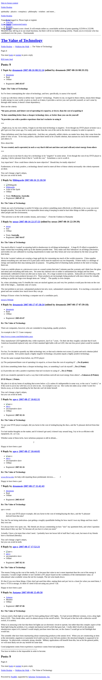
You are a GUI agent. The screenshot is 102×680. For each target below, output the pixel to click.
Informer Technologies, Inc (39, 677)
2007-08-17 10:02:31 (29, 399)
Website (7, 300)
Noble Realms (6, 7)
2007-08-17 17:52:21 (29, 546)
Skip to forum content (9, 3)
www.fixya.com (7, 477)
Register (9, 27)
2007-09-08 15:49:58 (32, 592)
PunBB (14, 677)
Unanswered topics (19, 24)
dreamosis (17, 70)
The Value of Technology (22, 40)
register (18, 55)
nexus (16, 221)
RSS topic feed (7, 59)
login (11, 55)
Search (8, 24)
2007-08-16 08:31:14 (33, 70)
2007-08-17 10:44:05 (29, 451)
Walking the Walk (22, 46)
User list (9, 22)
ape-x (15, 399)
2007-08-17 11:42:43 (34, 486)
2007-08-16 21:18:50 (35, 180)
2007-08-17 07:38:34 (34, 304)
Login (8, 29)
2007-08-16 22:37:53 (29, 221)
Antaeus (17, 592)
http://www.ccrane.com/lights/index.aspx (17, 336)
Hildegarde (18, 180)
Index (8, 20)
